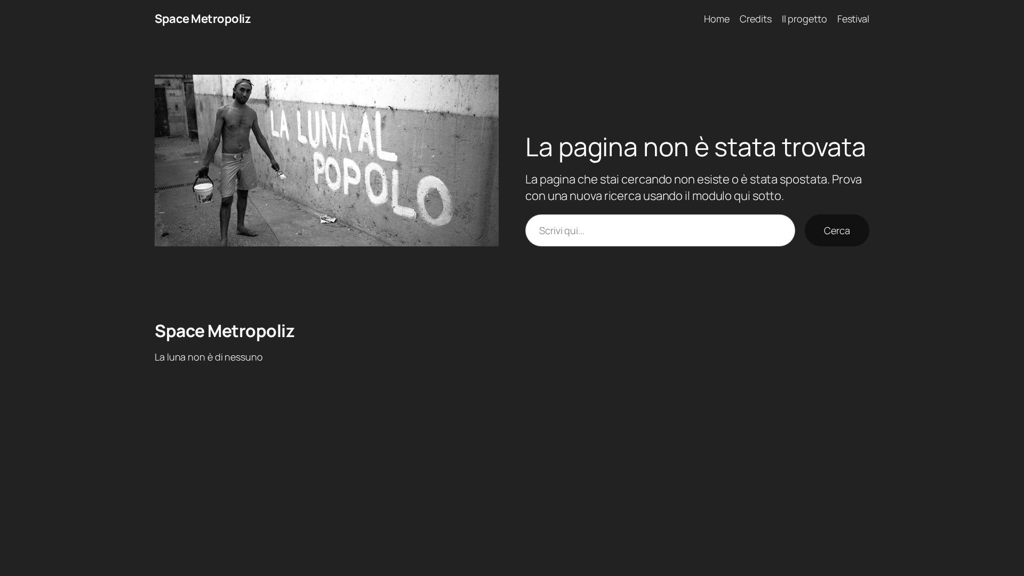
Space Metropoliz (203, 19)
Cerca (837, 230)
